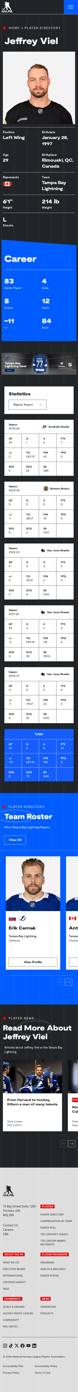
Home (14, 28)
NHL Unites (20, 1326)
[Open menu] (71, 7)
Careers (8, 1230)
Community (11, 1320)
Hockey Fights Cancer (18, 1313)
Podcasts (46, 1313)
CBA (5, 1234)
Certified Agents (14, 1282)
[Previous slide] (61, 982)
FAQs (6, 1288)
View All (15, 840)
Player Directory (43, 28)
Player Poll (48, 1227)
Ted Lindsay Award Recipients (53, 1242)
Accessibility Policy (46, 1366)
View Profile (33, 962)
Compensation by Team (56, 1221)
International (13, 1275)
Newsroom (48, 1306)
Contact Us (10, 1225)
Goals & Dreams (14, 1306)
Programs (47, 1262)
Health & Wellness (53, 1269)
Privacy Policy (11, 1372)
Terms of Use (42, 1372)
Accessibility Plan (13, 1366)
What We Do (11, 1262)
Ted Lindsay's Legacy (54, 1234)
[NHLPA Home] (7, 7)
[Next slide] (68, 982)
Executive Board (14, 1269)
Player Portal (57, 1275)
